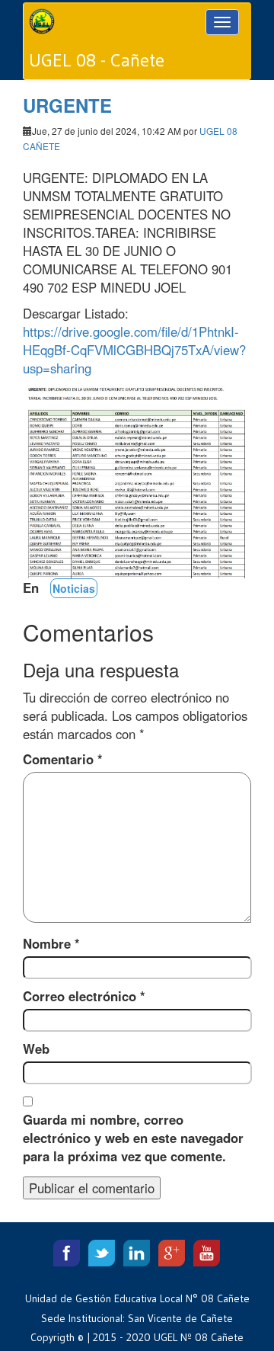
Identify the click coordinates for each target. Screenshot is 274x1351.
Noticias (74, 588)
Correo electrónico (84, 996)
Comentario (63, 759)
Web (36, 1048)
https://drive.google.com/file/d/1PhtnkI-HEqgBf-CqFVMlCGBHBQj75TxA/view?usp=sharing (134, 349)
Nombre (51, 943)
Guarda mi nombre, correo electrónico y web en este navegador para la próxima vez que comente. (133, 1137)
